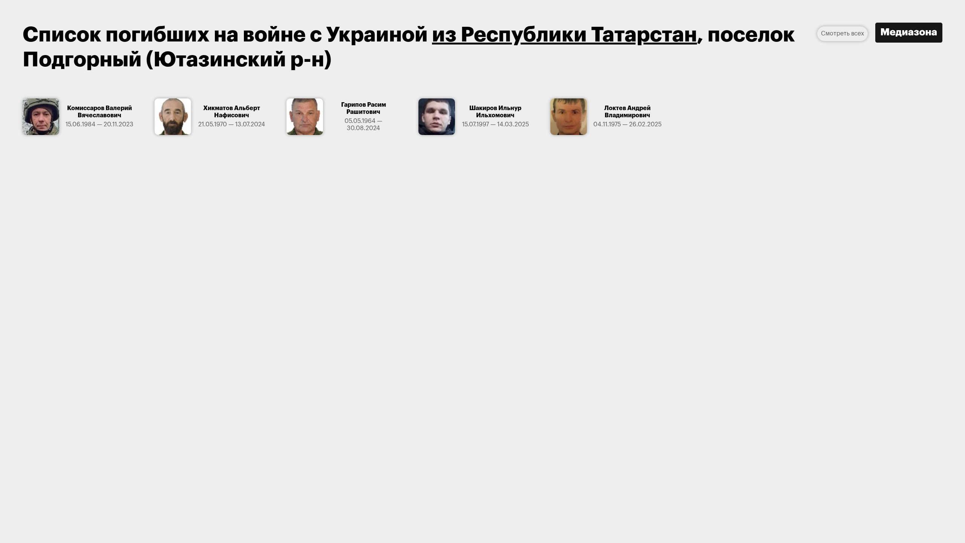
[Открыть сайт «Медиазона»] (908, 33)
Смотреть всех (842, 34)
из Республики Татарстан (564, 35)
